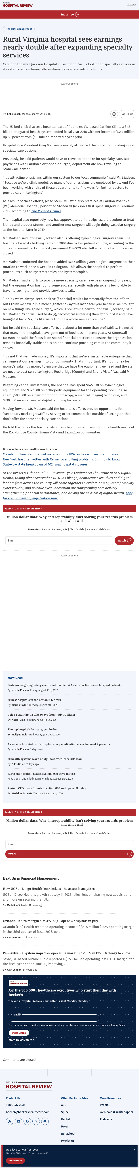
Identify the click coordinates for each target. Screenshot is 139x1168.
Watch (122, 540)
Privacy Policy (118, 1025)
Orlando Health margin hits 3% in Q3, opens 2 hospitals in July (50, 921)
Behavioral (68, 1133)
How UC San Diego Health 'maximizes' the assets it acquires (49, 889)
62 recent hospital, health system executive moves (41, 773)
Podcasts (106, 1119)
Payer (64, 1126)
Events (104, 1105)
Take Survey (15, 1160)
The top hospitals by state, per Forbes (33, 729)
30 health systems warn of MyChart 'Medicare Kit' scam (45, 759)
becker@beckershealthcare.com (27, 1112)
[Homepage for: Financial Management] (18, 5)
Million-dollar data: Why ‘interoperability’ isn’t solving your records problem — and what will (69, 519)
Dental (65, 1119)
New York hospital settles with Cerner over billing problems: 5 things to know (61, 459)
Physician (67, 1141)
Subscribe (67, 14)
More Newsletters (20, 1040)
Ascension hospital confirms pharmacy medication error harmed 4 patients (59, 744)
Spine (65, 1112)
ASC (63, 1105)
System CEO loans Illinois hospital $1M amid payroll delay (47, 788)
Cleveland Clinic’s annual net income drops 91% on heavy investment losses (60, 454)
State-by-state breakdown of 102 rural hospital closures (45, 464)
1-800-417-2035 (15, 1105)
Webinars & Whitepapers (116, 1112)
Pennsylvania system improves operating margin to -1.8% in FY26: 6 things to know (66, 953)
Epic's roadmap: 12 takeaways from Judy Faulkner (41, 714)
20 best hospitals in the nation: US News (34, 700)
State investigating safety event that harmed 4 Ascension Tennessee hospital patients (64, 685)
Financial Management (19, 29)
